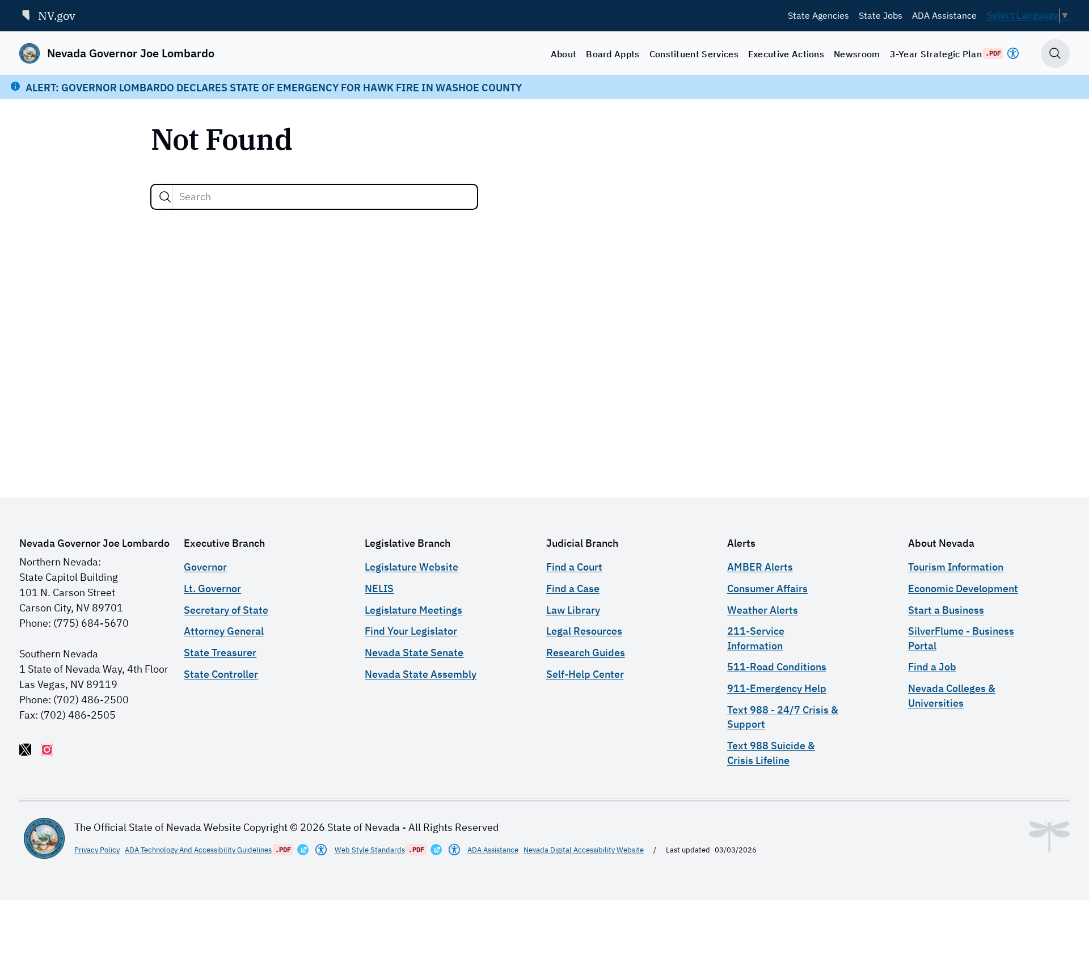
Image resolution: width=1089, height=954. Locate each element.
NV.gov (56, 15)
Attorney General (224, 631)
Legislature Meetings (413, 610)
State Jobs (880, 15)
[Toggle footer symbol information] (1049, 836)
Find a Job (932, 666)
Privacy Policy (97, 850)
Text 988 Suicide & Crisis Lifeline (771, 752)
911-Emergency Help (776, 688)
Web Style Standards (370, 850)
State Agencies (818, 15)
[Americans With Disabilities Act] (1013, 53)
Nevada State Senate (414, 652)
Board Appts (612, 54)
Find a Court (574, 566)
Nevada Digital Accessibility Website (584, 850)
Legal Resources (584, 631)
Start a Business (946, 610)
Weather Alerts (762, 610)
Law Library (573, 610)
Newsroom (857, 54)
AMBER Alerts (760, 566)
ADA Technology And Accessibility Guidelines (198, 850)
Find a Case (573, 588)
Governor (205, 566)
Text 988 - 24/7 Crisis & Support (782, 717)
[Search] (165, 197)
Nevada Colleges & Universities (951, 695)
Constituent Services (693, 54)
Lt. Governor (212, 588)
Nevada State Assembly (420, 674)
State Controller (221, 674)
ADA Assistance (944, 15)
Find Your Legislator (411, 631)
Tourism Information (955, 566)
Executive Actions (786, 54)
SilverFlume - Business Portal (961, 638)
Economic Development (963, 588)
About (564, 54)
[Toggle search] (1055, 53)
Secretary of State (226, 610)
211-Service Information (755, 638)
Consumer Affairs (767, 588)
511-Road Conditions (776, 666)
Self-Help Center (585, 674)
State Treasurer (220, 652)
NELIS (379, 588)
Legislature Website (411, 566)
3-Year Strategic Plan (936, 54)
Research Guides (585, 652)
